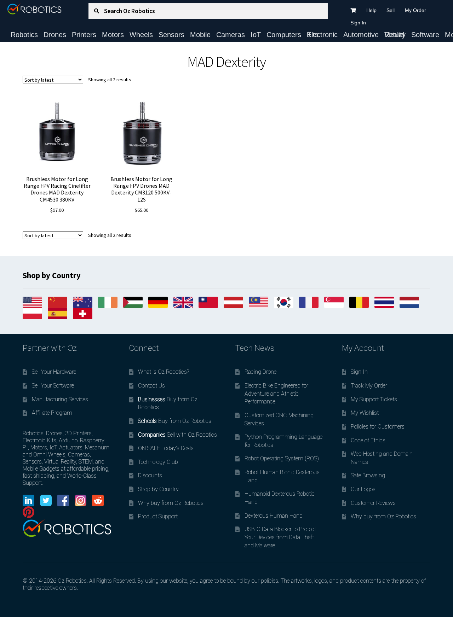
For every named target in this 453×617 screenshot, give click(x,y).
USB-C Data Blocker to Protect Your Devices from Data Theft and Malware (280, 537)
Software (425, 35)
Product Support (158, 516)
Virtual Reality (395, 35)
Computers (283, 35)
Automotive (361, 35)
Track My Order (369, 385)
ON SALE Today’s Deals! (166, 448)
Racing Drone (260, 371)
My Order (415, 10)
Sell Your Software (53, 385)
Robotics (24, 35)
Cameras (230, 35)
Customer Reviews (373, 503)
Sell (390, 10)
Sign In (358, 22)
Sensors (171, 35)
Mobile (200, 35)
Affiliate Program (52, 412)
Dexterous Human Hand (274, 515)
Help (371, 10)
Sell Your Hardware (54, 371)
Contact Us (151, 385)
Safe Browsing (368, 475)
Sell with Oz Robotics (177, 434)
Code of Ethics (368, 440)
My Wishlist (365, 412)
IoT (256, 35)
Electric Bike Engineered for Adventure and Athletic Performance (276, 393)
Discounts (150, 475)
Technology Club (158, 462)
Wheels (141, 35)
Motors (113, 35)
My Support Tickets (374, 399)
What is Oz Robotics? (163, 371)
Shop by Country (158, 489)
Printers (84, 35)
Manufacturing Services (60, 399)
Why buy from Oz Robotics (170, 503)
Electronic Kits (322, 35)
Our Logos (363, 489)
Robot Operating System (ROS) (282, 458)
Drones (55, 35)
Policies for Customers (378, 426)
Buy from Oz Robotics (174, 421)
